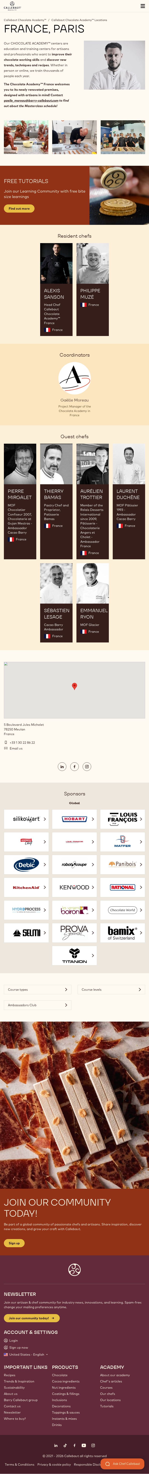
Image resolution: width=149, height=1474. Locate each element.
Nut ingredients (64, 1387)
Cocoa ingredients (66, 1381)
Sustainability (14, 1387)
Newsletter (12, 1412)
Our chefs (107, 1394)
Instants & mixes (64, 1419)
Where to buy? (15, 1419)
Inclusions (59, 1400)
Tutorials (106, 1406)
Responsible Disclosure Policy (96, 1464)
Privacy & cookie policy (54, 1464)
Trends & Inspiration (19, 1381)
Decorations (61, 1406)
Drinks (57, 1425)
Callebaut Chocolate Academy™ (25, 20)
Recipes (9, 1375)
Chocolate (60, 1375)
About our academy (115, 1375)
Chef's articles (111, 1381)
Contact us (12, 1406)
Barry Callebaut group (21, 1400)
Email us (16, 748)
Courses (106, 1387)
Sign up (14, 1243)
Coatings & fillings (65, 1394)
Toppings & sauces (66, 1412)
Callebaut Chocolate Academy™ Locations (79, 20)
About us (10, 1394)
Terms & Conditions (19, 1464)
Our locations (110, 1400)
